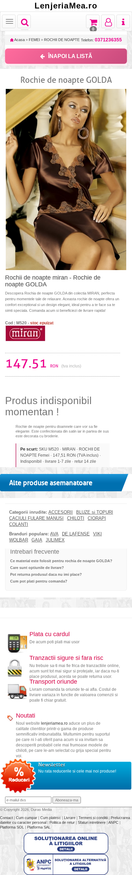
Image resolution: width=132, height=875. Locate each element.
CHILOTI (75, 518)
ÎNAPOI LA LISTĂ (70, 56)
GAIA (36, 540)
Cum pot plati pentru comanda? (38, 581)
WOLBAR (18, 540)
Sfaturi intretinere (92, 822)
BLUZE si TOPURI (94, 512)
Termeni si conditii (94, 818)
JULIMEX (55, 540)
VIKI (97, 534)
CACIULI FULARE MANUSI (36, 518)
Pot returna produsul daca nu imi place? (46, 574)
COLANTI (18, 524)
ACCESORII (60, 512)
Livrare (70, 818)
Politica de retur (62, 822)
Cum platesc (51, 818)
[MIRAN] (25, 333)
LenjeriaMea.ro (66, 5)
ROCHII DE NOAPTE (62, 40)
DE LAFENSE (76, 534)
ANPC (113, 822)
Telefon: (101, 39)
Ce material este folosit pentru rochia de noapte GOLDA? (61, 561)
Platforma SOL (12, 827)
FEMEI (34, 40)
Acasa (19, 40)
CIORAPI (97, 518)
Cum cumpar (27, 818)
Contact (7, 818)
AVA (54, 534)
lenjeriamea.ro (54, 723)
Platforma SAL (38, 827)
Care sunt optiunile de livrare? (37, 568)
